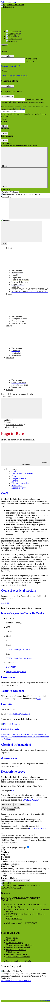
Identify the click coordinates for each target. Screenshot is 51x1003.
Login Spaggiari (21, 109)
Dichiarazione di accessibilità (18, 947)
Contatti (15, 481)
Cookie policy (12, 938)
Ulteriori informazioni (20, 483)
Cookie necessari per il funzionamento (17, 835)
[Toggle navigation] (21, 231)
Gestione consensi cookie (16, 954)
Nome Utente (31, 59)
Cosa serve (16, 476)
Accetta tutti (10, 807)
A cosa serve (17, 485)
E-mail (28, 99)
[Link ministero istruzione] (12, 4)
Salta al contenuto (8, 2)
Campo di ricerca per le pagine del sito (17, 394)
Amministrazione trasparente (18, 957)
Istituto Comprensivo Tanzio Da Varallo (22, 613)
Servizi (9, 422)
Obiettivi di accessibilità (16, 949)
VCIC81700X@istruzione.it (18, 649)
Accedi (4, 46)
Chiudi (4, 126)
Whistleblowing (12, 952)
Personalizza (7, 805)
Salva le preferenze (21, 881)
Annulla (5, 192)
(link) (38, 698)
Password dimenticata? (10, 66)
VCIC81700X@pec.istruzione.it (19, 658)
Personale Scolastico (14, 424)
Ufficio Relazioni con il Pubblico (19, 945)
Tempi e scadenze (19, 478)
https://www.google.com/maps (14, 847)
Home (8, 420)
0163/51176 (11, 667)
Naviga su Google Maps (16, 671)
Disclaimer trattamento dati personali (16, 980)
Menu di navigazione (35, 463)
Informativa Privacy (14, 942)
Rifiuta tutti (22, 805)
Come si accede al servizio (22, 474)
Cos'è (14, 471)
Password (30, 61)
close (4, 243)
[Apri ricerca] (29, 208)
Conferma (14, 192)
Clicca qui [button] (5, 603)
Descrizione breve (19, 488)
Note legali (10, 940)
